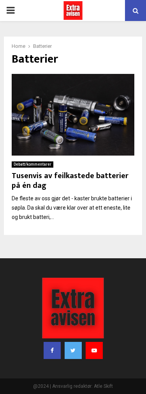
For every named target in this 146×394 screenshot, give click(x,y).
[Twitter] (73, 350)
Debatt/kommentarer (32, 164)
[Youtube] (94, 350)
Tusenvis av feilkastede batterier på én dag (70, 180)
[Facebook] (52, 350)
